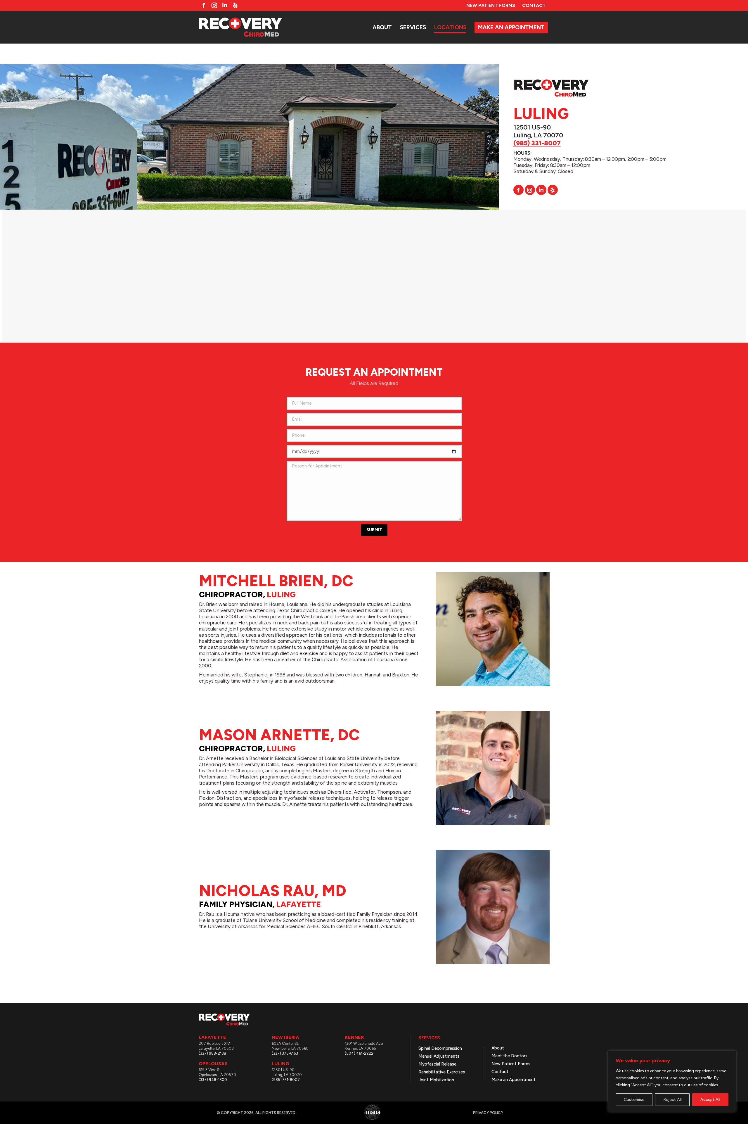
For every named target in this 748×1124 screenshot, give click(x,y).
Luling (281, 594)
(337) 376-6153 (285, 1053)
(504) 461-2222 (359, 1053)
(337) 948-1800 (213, 1080)
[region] (672, 1081)
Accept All (710, 1099)
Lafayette (298, 904)
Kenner (354, 1037)
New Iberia (285, 1037)
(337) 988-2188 (212, 1053)
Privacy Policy (488, 1113)
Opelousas (213, 1063)
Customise (634, 1099)
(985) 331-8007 (537, 143)
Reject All (672, 1099)
